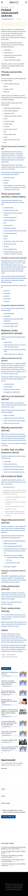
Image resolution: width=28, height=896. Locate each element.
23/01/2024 (15, 726)
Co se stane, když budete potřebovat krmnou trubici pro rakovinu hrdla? (9, 723)
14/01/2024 (15, 742)
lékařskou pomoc (11, 654)
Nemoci (6, 7)
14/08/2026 (12, 865)
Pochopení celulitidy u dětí (9, 740)
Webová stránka (5, 803)
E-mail (3, 796)
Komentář (4, 768)
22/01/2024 (15, 735)
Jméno (3, 789)
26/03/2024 (15, 686)
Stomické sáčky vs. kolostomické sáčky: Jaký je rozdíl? (9, 701)
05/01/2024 (15, 750)
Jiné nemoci (12, 7)
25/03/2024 (15, 694)
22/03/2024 (15, 704)
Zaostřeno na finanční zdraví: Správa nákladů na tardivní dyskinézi (8, 682)
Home (2, 7)
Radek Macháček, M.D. (8, 19)
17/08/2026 (15, 861)
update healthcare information (9, 656)
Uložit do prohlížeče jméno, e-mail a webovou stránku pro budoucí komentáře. (14, 811)
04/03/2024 (15, 716)
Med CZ (14, 2)
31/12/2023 (18, 19)
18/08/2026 (8, 853)
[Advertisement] (14, 24)
